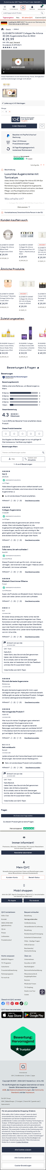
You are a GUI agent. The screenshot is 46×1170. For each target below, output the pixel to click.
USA (12, 1075)
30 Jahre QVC (27, 17)
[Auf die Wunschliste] (42, 126)
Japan (33, 1075)
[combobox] (21, 13)
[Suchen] (42, 13)
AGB (4, 1090)
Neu (17, 17)
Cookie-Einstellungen (23, 1165)
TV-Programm (6, 963)
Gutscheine (5, 966)
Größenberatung (30, 923)
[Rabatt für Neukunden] (23, 118)
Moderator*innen (30, 984)
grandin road (35, 1101)
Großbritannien (20, 1075)
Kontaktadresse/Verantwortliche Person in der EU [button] (23, 212)
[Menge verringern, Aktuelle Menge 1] (2, 111)
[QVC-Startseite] (2, 29)
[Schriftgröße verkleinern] (44, 165)
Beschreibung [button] (9, 170)
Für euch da (5, 977)
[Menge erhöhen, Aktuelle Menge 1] (9, 111)
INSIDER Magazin (7, 959)
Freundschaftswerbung (9, 970)
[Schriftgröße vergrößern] (41, 165)
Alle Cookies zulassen (23, 1150)
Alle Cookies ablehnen (23, 1158)
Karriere (27, 980)
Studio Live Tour (29, 991)
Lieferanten (5, 936)
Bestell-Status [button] (34, 877)
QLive (3, 929)
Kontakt (4, 919)
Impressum (30, 1092)
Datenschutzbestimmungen (20, 1090)
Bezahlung (28, 930)
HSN (2, 1101)
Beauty (8, 29)
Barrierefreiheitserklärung (33, 970)
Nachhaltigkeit (29, 966)
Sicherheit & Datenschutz (32, 937)
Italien (28, 1075)
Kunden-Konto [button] (12, 877)
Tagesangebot (8, 17)
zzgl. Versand (15, 42)
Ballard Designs (10, 1101)
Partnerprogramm (7, 974)
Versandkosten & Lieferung (33, 926)
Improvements (5, 1104)
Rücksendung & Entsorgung (33, 934)
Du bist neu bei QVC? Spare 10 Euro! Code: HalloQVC (22, 2)
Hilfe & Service (29, 945)
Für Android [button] (34, 900)
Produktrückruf (6, 940)
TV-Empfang (28, 987)
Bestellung (28, 915)
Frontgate (19, 1101)
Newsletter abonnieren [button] (23, 853)
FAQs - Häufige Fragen (32, 941)
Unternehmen (29, 959)
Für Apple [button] (12, 900)
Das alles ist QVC (30, 963)
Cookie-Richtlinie (22, 1142)
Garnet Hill (27, 1101)
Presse (3, 933)
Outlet (26, 994)
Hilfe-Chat (5, 915)
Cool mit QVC (40, 17)
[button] (4, 8)
